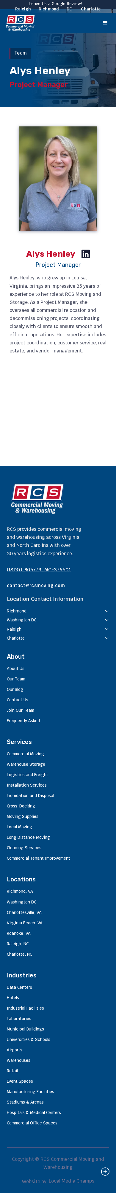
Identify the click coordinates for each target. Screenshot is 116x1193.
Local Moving (19, 827)
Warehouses (18, 1060)
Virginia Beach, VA (25, 923)
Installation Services (27, 785)
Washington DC (21, 902)
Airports (14, 1050)
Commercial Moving (25, 753)
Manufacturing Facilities (30, 1091)
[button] (105, 23)
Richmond (49, 9)
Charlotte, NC (19, 954)
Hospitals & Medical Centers (34, 1112)
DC (69, 9)
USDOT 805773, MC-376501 (39, 570)
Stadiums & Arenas (25, 1102)
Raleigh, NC (18, 943)
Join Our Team (20, 710)
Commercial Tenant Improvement (38, 858)
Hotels (13, 997)
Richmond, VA (20, 891)
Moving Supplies (22, 816)
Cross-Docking (21, 806)
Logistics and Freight (27, 774)
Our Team (16, 679)
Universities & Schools (28, 1039)
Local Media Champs (71, 1181)
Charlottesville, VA (24, 912)
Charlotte (91, 9)
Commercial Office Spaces (32, 1123)
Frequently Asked (23, 720)
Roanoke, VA (19, 933)
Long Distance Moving (28, 837)
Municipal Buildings (25, 1029)
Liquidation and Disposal (30, 795)
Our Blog (15, 689)
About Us (15, 668)
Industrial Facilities (25, 1008)
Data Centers (19, 987)
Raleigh (23, 9)
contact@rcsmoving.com (36, 585)
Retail (12, 1070)
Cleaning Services (24, 847)
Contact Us (17, 700)
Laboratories (19, 1018)
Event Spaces (20, 1081)
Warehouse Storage (26, 764)
